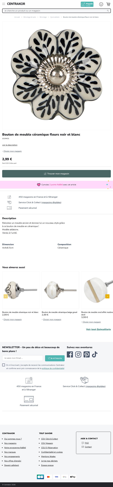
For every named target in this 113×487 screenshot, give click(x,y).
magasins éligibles (51, 202)
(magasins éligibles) (95, 386)
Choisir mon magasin (13, 151)
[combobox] (56, 11)
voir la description (9, 145)
